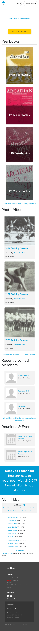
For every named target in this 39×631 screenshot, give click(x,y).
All (24, 505)
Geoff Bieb (11, 537)
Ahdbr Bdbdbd (12, 527)
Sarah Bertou (12, 533)
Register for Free (7, 553)
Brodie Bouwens (13, 547)
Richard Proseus (23, 376)
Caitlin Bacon (12, 520)
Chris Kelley (22, 406)
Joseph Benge (12, 530)
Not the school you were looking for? (19, 18)
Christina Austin (13, 517)
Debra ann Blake (13, 543)
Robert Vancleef (23, 391)
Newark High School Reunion (25, 438)
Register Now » (19, 31)
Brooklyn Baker (12, 524)
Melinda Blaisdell (13, 540)
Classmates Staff (19, 253)
